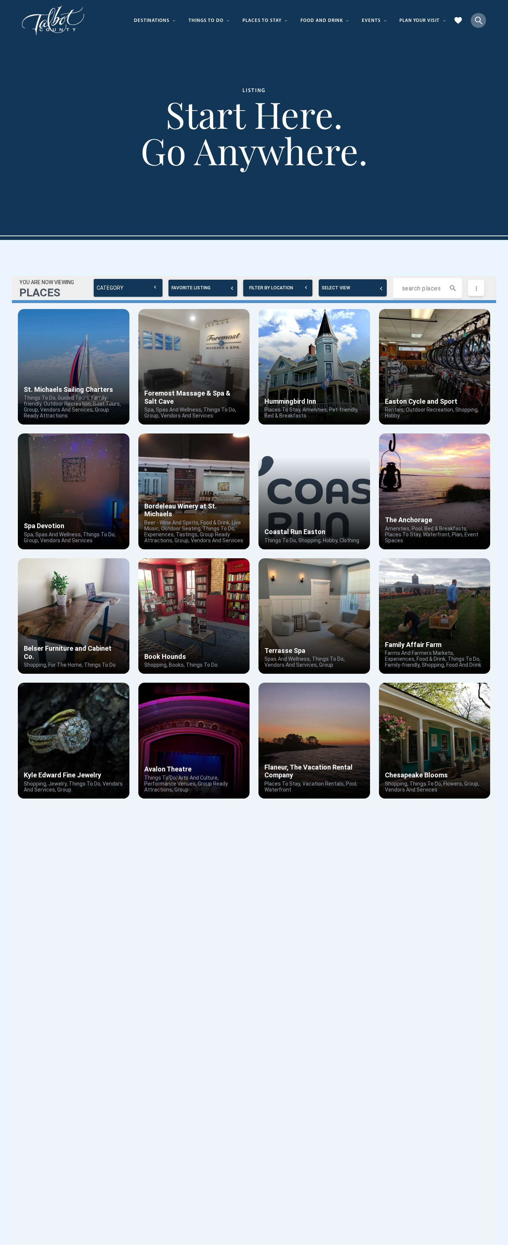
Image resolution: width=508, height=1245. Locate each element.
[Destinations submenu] (174, 20)
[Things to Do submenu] (227, 20)
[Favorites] (458, 20)
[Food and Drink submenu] (347, 20)
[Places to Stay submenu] (285, 20)
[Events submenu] (385, 20)
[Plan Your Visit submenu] (444, 20)
